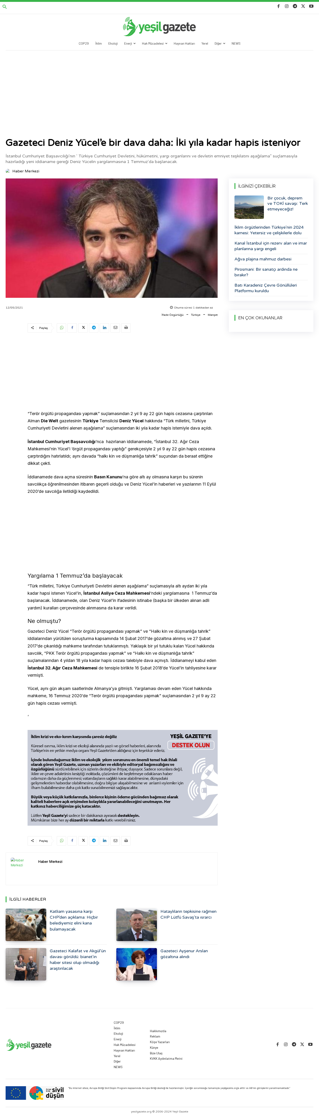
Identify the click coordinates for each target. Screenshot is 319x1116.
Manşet (213, 314)
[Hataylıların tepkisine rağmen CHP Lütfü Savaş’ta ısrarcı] (136, 925)
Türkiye (195, 314)
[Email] (115, 328)
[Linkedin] (104, 328)
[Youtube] (311, 6)
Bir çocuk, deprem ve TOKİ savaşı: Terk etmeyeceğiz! (287, 203)
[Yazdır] (126, 328)
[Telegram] (295, 6)
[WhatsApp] (61, 328)
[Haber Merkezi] (9, 171)
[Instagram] (287, 6)
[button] (4, 7)
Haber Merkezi (25, 171)
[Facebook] (278, 6)
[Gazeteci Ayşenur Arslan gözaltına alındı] (136, 964)
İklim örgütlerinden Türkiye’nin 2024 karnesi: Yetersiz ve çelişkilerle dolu (269, 230)
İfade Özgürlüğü (173, 314)
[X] (303, 6)
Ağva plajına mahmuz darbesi (262, 259)
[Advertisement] (159, 85)
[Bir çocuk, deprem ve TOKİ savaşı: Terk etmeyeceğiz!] (249, 207)
